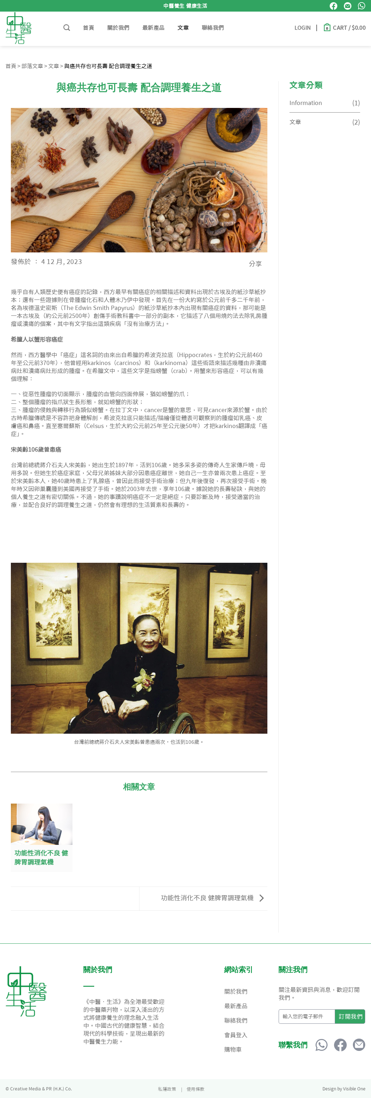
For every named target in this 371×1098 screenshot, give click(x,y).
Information (305, 103)
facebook (336, 6)
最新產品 (153, 27)
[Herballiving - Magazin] (29, 28)
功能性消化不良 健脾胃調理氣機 (208, 897)
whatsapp (362, 6)
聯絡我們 (213, 27)
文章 (183, 27)
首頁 (88, 27)
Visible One (354, 1088)
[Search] (66, 27)
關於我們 (118, 27)
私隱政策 (167, 1089)
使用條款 (196, 1089)
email (350, 6)
